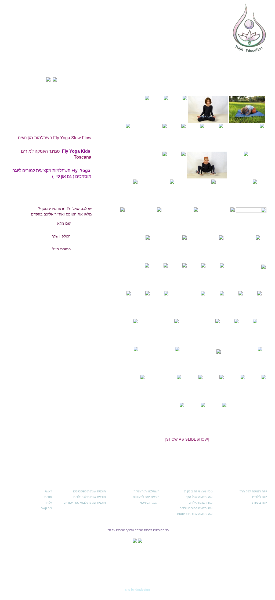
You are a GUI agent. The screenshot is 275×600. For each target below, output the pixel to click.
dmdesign (142, 589)
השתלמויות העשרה (146, 491)
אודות (196, 40)
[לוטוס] (208, 109)
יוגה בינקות (259, 502)
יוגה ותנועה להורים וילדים (196, 508)
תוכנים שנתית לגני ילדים (89, 497)
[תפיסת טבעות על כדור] (217, 220)
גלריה (48, 502)
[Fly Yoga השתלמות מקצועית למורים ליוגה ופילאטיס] (70, 168)
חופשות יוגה (85, 40)
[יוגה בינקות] (247, 109)
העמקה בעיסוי (150, 502)
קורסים (166, 40)
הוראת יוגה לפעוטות (146, 497)
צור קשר (46, 508)
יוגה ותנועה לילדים (201, 502)
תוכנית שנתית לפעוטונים (89, 491)
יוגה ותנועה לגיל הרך (253, 491)
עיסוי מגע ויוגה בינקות (198, 491)
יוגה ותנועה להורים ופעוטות (195, 514)
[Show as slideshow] (187, 439)
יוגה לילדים (259, 497)
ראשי (218, 40)
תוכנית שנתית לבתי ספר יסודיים (84, 502)
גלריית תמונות (52, 40)
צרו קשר (22, 40)
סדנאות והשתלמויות (122, 40)
